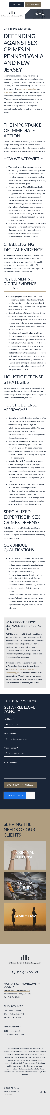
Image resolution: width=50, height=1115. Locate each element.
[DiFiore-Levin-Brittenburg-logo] (25, 956)
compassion (31, 89)
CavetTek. (8, 1094)
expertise (8, 92)
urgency (21, 89)
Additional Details (11, 762)
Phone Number (11, 748)
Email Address (10, 733)
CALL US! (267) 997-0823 (20, 701)
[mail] (40, 1092)
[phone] (45, 1092)
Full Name (9, 719)
